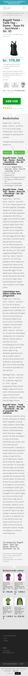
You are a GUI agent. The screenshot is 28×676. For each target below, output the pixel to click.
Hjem (4, 13)
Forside (6, 635)
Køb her (12, 101)
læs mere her (6, 77)
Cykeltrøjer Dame (10, 13)
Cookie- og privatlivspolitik (10, 664)
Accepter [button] (18, 673)
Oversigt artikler (12, 635)
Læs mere (16, 671)
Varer (5, 638)
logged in (12, 559)
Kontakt (6, 640)
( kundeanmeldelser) (18, 108)
